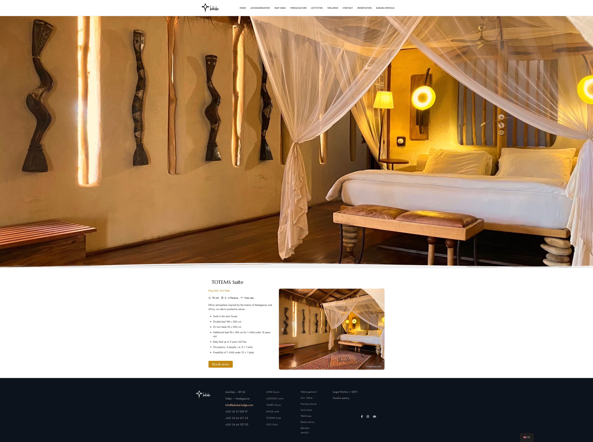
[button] (220, 364)
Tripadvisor (374, 416)
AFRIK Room (272, 392)
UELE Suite (272, 424)
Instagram (368, 416)
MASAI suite (272, 411)
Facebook (362, 416)
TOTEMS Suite (227, 282)
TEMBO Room (273, 405)
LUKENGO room (275, 398)
